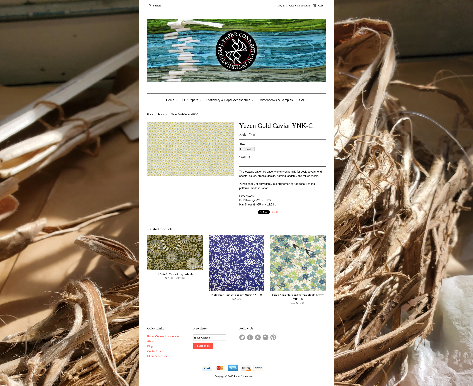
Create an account (299, 5)
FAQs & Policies (157, 356)
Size (242, 144)
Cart (320, 5)
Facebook (250, 337)
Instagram (265, 337)
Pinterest (273, 337)
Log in (281, 5)
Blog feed (258, 337)
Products (162, 114)
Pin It (275, 212)
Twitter (242, 337)
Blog (150, 346)
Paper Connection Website (163, 336)
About (150, 341)
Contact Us (154, 351)
